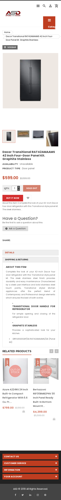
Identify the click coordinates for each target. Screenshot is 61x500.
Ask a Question (17, 228)
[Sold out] (23, 411)
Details (9, 252)
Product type (11, 168)
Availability (10, 164)
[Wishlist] (28, 198)
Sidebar (11, 47)
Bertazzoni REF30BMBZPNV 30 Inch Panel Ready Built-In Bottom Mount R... (44, 398)
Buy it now (12, 198)
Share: (6, 240)
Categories (49, 20)
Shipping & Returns (16, 259)
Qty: (6, 188)
